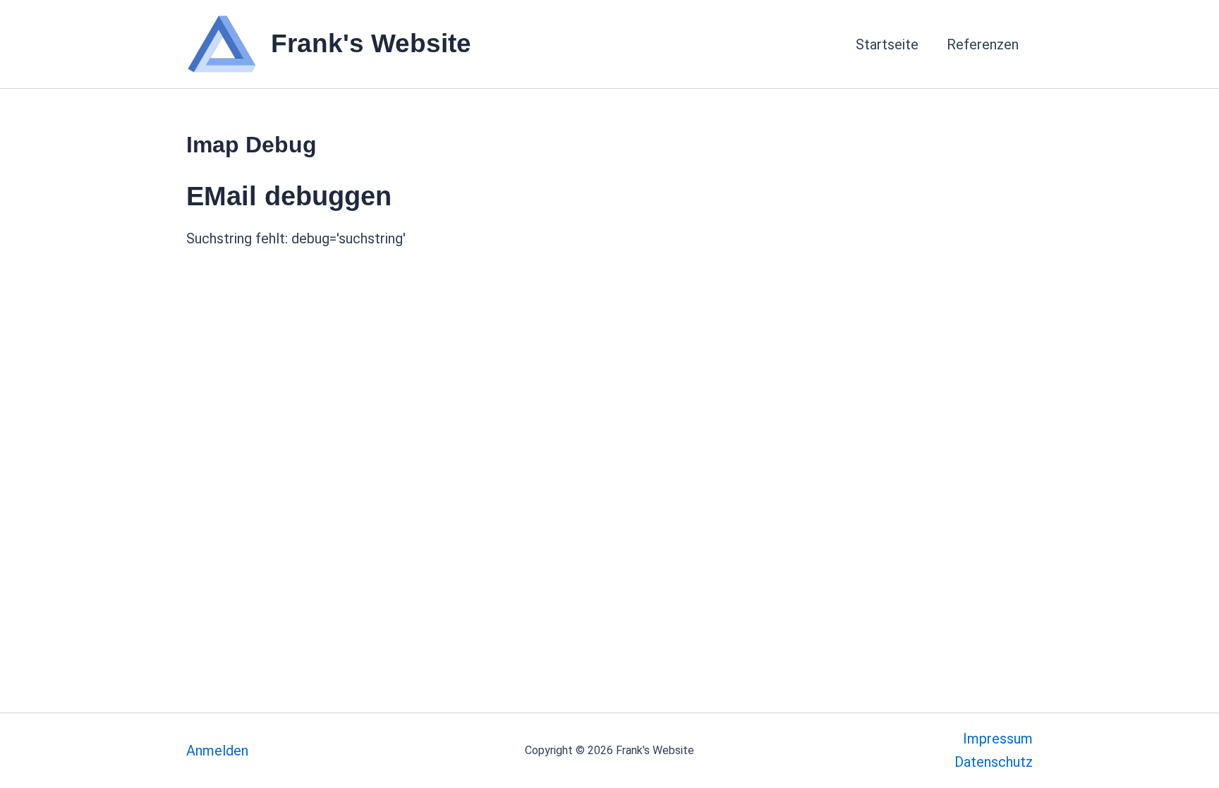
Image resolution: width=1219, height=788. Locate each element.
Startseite (887, 44)
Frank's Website (371, 43)
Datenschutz (993, 761)
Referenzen (983, 44)
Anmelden (217, 750)
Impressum (998, 738)
